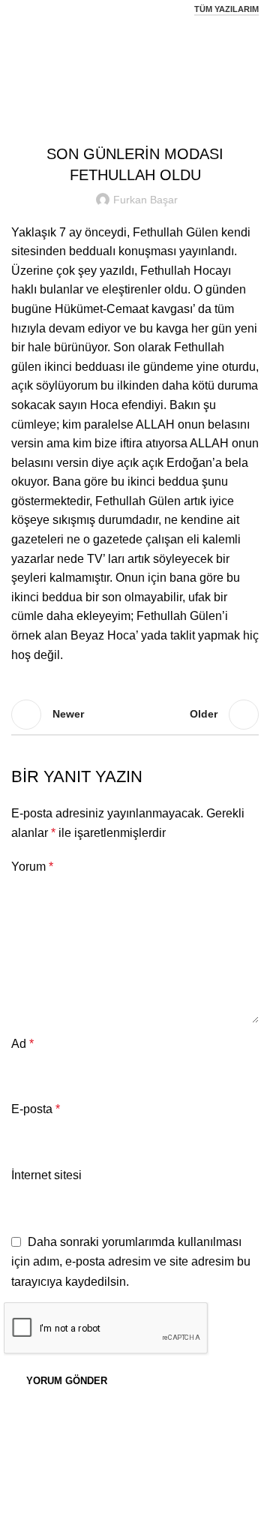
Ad (22, 1043)
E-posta (35, 1109)
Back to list (135, 715)
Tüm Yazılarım (226, 9)
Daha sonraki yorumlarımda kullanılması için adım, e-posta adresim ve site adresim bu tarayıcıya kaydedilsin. (130, 1262)
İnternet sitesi (46, 1175)
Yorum (32, 866)
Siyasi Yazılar (154, 57)
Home (96, 57)
